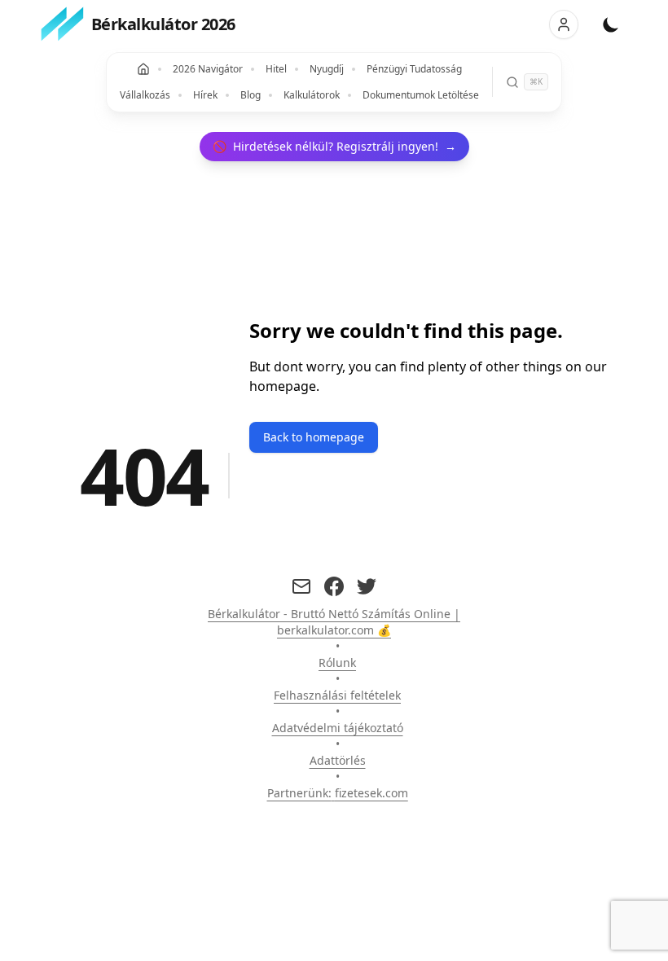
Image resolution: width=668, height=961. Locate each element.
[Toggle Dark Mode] (611, 24)
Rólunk (337, 662)
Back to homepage (313, 437)
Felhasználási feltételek (337, 695)
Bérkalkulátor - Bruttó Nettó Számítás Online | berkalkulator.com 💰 (334, 622)
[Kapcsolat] (301, 586)
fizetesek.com (371, 793)
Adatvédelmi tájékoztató (337, 727)
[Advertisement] (142, 355)
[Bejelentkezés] (563, 24)
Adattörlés (338, 760)
